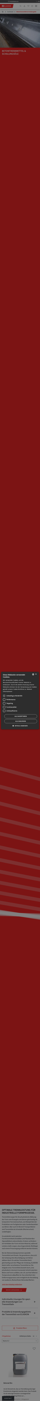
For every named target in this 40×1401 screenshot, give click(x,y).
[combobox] (33, 674)
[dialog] (20, 700)
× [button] (36, 674)
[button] (20, 726)
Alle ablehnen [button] (20, 721)
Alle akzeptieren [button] (21, 716)
